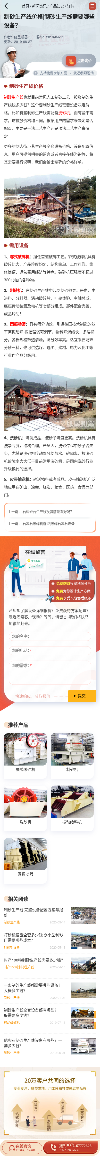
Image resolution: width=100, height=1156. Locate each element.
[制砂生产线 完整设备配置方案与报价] (83, 915)
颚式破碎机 (25, 769)
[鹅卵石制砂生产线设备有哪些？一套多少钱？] (83, 1046)
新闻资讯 (39, 6)
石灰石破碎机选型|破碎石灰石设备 (49, 523)
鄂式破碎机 (19, 256)
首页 (25, 6)
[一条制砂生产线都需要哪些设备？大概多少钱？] (83, 990)
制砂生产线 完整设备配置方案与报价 (33, 912)
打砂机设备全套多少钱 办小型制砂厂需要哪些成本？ (33, 937)
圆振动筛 (17, 324)
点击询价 (84, 60)
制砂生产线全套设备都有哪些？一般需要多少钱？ (33, 1012)
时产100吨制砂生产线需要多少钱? (33, 960)
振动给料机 (72, 822)
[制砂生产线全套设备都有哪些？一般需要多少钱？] (83, 1018)
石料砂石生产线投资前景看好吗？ (48, 511)
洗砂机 (64, 112)
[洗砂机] (25, 802)
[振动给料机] (72, 802)
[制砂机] (72, 749)
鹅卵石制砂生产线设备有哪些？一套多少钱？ (33, 1043)
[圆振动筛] (25, 854)
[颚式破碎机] (25, 749)
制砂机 (16, 290)
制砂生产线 (13, 97)
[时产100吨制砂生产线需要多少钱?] (83, 965)
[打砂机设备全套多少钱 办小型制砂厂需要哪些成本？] (83, 940)
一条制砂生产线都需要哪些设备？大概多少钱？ (33, 987)
